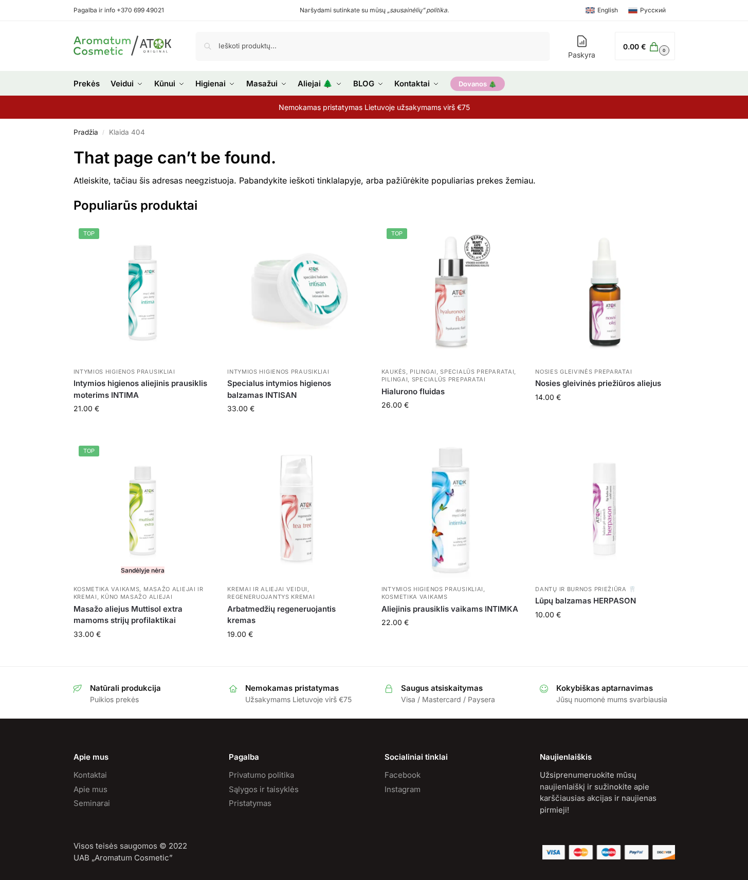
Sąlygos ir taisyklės (264, 789)
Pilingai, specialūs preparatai (433, 379)
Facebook (403, 775)
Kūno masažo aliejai (136, 596)
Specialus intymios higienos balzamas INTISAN (279, 389)
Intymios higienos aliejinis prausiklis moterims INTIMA (140, 389)
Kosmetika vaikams (107, 589)
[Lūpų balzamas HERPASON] (604, 510)
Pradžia (86, 132)
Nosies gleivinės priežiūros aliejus (598, 383)
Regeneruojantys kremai (271, 596)
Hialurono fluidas (413, 391)
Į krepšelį (142, 430)
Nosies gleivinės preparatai (583, 371)
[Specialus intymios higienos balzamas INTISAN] (296, 292)
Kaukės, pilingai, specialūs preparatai (448, 371)
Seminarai (92, 803)
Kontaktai (90, 775)
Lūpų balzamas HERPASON (585, 601)
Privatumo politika (261, 775)
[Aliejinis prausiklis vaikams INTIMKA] (450, 510)
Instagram (403, 789)
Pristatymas (250, 803)
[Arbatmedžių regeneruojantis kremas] (296, 510)
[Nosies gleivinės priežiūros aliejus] (604, 292)
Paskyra (581, 54)
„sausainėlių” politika (417, 10)
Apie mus (90, 789)
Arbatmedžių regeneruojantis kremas (281, 615)
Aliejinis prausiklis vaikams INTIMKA (449, 609)
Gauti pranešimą (143, 655)
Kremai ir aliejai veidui (267, 589)
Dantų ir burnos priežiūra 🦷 (585, 589)
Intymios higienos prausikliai (124, 371)
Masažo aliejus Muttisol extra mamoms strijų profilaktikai (128, 615)
